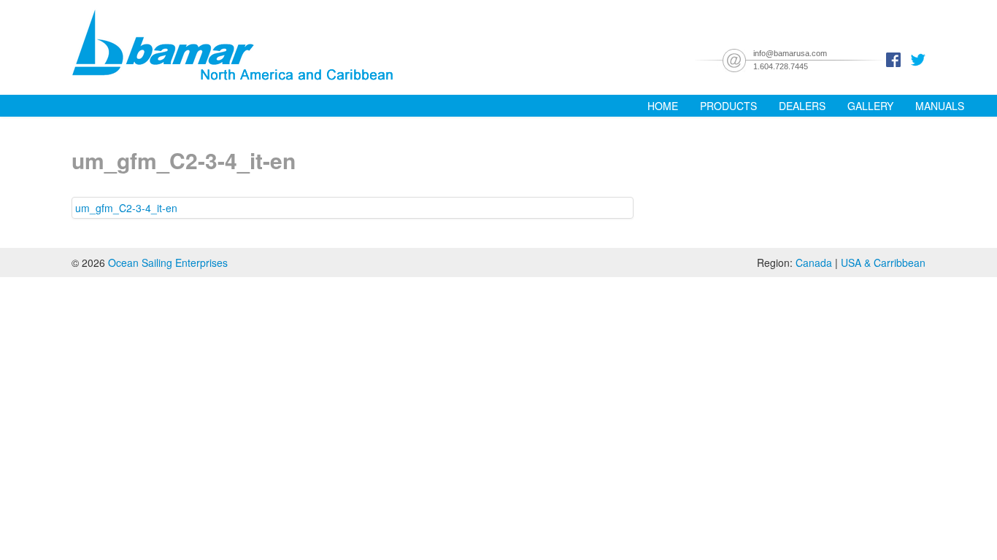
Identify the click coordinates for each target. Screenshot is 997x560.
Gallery (870, 105)
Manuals (939, 105)
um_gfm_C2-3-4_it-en (126, 208)
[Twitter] (918, 58)
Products (728, 105)
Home (662, 105)
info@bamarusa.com (790, 53)
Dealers (802, 105)
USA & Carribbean (883, 262)
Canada (814, 262)
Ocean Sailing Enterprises (168, 262)
